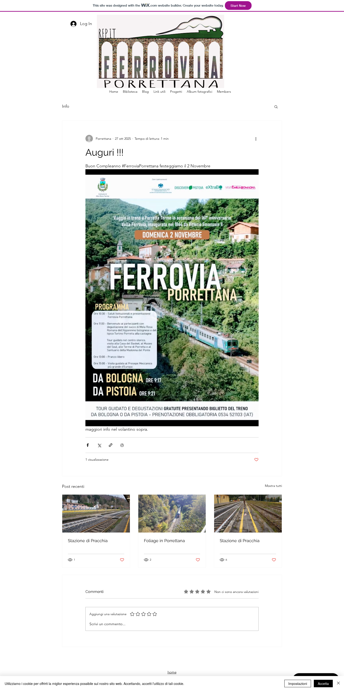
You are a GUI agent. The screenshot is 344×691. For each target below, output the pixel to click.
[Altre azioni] (256, 138)
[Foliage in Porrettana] (172, 514)
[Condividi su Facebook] (87, 445)
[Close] (338, 683)
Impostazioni (297, 683)
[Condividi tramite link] (110, 445)
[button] (276, 106)
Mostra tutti (273, 486)
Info (65, 106)
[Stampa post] (122, 445)
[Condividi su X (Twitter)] (99, 445)
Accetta (323, 683)
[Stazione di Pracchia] (96, 514)
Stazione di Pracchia (88, 540)
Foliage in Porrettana (164, 540)
